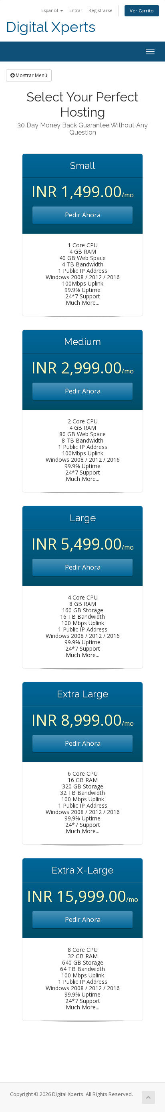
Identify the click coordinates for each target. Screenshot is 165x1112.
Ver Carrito (142, 11)
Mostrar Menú (30, 75)
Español (50, 10)
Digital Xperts (50, 27)
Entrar (75, 10)
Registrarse (101, 10)
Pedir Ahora (83, 214)
